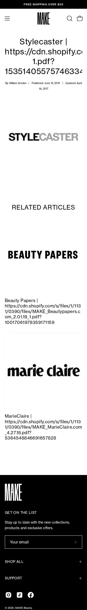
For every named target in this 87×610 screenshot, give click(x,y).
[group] (43, 4)
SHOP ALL (14, 561)
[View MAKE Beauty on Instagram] (8, 595)
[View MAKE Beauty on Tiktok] (19, 595)
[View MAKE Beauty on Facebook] (30, 595)
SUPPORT (13, 578)
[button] (69, 18)
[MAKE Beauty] (43, 18)
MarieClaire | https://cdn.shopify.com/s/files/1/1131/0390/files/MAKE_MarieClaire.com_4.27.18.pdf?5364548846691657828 (43, 427)
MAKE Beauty (23, 608)
